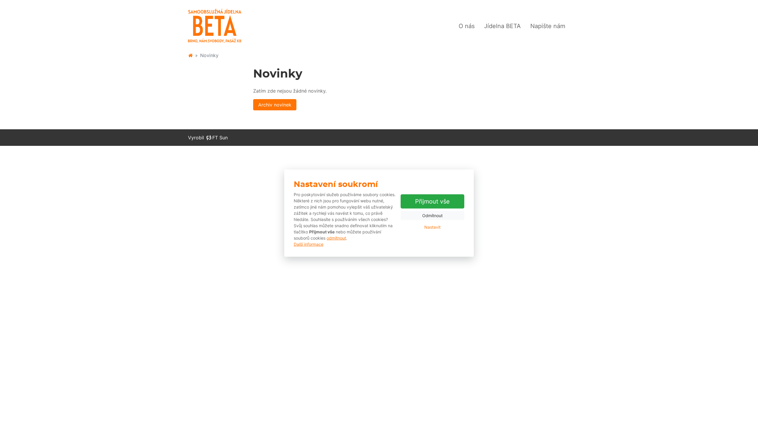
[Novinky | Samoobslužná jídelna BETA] (214, 26)
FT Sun (220, 138)
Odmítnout (432, 215)
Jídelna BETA (502, 26)
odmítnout (336, 237)
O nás (467, 26)
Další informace (308, 243)
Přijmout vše (432, 201)
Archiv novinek (274, 105)
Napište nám (547, 26)
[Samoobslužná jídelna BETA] (190, 55)
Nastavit (432, 227)
